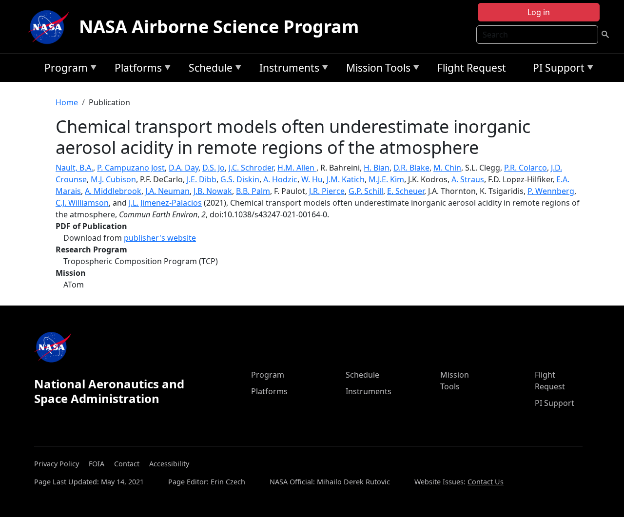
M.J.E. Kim (386, 179)
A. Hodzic (280, 179)
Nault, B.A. (74, 167)
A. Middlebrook (113, 191)
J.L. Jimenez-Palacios (165, 202)
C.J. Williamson (82, 202)
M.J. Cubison (113, 179)
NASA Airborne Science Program (219, 26)
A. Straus (467, 179)
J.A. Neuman (167, 191)
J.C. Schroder (251, 167)
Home (67, 102)
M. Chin (447, 167)
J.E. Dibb (201, 179)
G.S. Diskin (239, 179)
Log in (538, 12)
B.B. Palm (253, 191)
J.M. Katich (346, 179)
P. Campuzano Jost (131, 167)
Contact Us (486, 481)
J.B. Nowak (213, 191)
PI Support (556, 69)
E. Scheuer (405, 191)
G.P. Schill (366, 191)
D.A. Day (183, 167)
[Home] (50, 26)
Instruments (286, 69)
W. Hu (312, 179)
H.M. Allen (296, 167)
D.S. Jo (213, 167)
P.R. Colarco (525, 167)
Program (63, 69)
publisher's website (160, 237)
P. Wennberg (550, 191)
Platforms (136, 69)
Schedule (208, 69)
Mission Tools (375, 69)
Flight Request (471, 68)
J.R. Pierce (327, 191)
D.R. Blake (411, 167)
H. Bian (377, 167)
